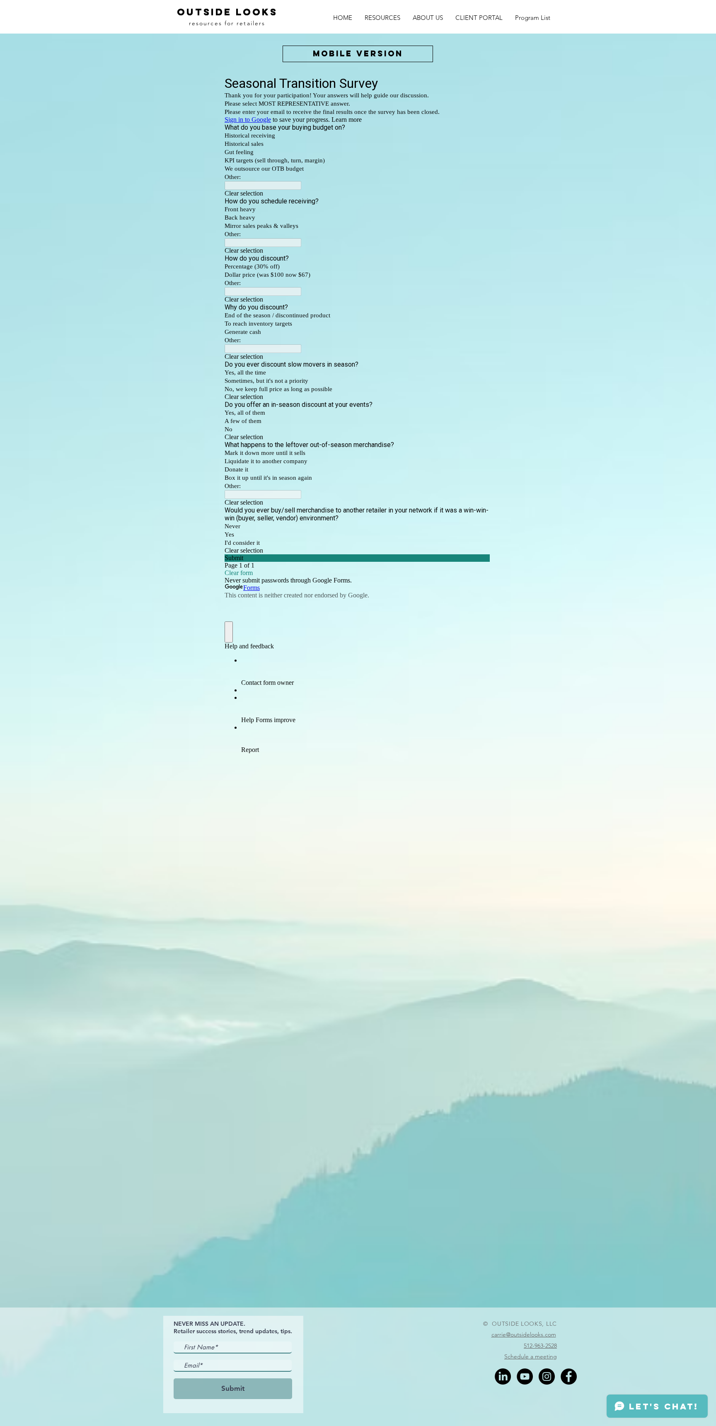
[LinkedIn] (503, 1376)
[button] (382, 16)
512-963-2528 (540, 1345)
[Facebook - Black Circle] (569, 1376)
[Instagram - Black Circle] (547, 1376)
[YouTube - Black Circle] (525, 1376)
